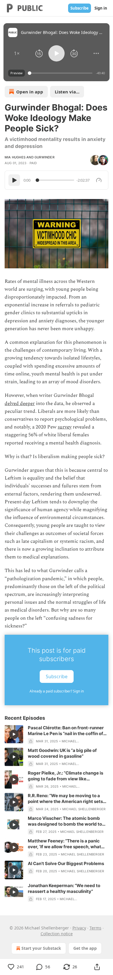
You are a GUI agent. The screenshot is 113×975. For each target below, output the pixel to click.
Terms (95, 928)
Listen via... (67, 92)
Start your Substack (41, 948)
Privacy (79, 928)
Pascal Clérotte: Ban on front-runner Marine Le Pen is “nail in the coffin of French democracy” (66, 731)
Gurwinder (44, 157)
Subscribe (79, 8)
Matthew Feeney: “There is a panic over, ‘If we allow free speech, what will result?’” (64, 844)
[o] (14, 734)
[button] (16, 53)
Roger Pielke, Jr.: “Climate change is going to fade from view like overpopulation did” (65, 776)
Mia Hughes (15, 157)
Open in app (29, 92)
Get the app (85, 948)
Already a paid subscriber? (57, 691)
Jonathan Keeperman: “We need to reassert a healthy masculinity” (64, 888)
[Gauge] (99, 180)
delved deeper (20, 403)
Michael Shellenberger (83, 809)
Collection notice (57, 933)
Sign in (100, 8)
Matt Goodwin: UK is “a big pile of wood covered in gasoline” (62, 753)
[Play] (14, 180)
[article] (56, 734)
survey (65, 427)
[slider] (61, 73)
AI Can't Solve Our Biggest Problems (66, 863)
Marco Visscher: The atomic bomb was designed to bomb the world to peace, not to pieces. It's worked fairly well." (67, 821)
